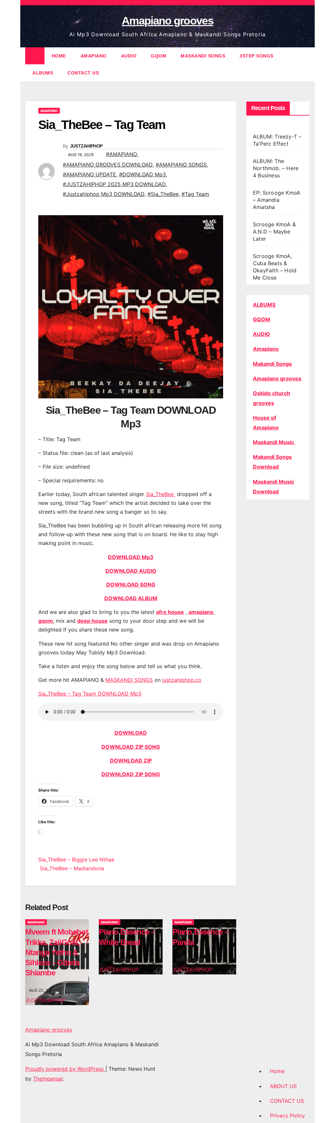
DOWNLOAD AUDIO (130, 571)
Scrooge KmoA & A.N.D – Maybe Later (274, 231)
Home (277, 1071)
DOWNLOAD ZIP (131, 760)
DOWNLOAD (131, 733)
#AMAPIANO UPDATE (89, 174)
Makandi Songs (272, 364)
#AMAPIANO (121, 154)
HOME (59, 55)
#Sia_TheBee (163, 194)
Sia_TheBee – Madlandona (71, 868)
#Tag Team (195, 194)
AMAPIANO (93, 55)
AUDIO (129, 55)
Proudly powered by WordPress (65, 1069)
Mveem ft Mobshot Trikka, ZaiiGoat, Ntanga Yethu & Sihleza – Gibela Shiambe (56, 952)
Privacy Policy (287, 1115)
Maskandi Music (274, 442)
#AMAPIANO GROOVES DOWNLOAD (108, 164)
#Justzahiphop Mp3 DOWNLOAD (104, 194)
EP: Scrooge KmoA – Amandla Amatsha (276, 199)
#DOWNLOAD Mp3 (142, 174)
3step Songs (256, 55)
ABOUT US (283, 1086)
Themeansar (48, 1078)
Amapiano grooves (167, 20)
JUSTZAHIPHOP (86, 146)
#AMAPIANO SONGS (181, 164)
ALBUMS (42, 72)
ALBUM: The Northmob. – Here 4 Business (275, 168)
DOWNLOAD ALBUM (130, 598)
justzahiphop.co (182, 680)
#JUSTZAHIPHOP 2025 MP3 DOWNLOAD (114, 184)
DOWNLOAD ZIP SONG (130, 747)
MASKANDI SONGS (203, 55)
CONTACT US (83, 72)
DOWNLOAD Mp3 (130, 557)
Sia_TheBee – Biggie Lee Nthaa (76, 859)
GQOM (158, 55)
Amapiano (266, 348)
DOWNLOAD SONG (130, 584)
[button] (305, 64)
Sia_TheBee (160, 494)
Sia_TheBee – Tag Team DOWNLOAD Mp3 (89, 693)
